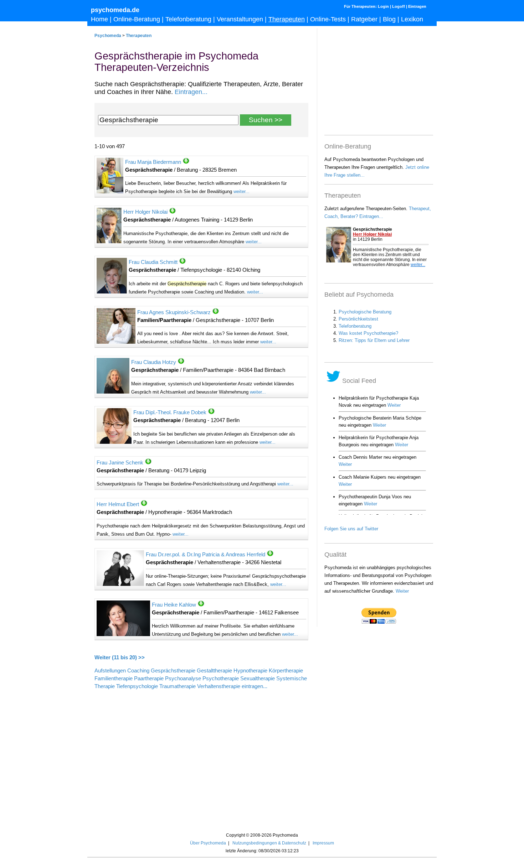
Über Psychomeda (208, 843)
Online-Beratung (136, 19)
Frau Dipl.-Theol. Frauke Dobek (169, 412)
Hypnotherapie (250, 671)
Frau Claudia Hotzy (153, 362)
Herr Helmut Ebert (118, 504)
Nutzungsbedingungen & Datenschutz (269, 843)
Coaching (138, 671)
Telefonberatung (188, 19)
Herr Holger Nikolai (145, 212)
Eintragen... (191, 91)
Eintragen (417, 6)
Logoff (398, 6)
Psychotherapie (220, 678)
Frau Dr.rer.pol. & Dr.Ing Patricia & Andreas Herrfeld (205, 554)
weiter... (241, 191)
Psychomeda (107, 35)
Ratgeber (364, 19)
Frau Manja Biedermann (153, 162)
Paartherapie (149, 678)
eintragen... (254, 686)
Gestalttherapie (214, 671)
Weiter (402, 591)
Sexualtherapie (257, 678)
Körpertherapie (286, 671)
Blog (389, 19)
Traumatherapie (177, 686)
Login (383, 6)
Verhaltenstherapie (218, 686)
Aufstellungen (110, 671)
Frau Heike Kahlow (174, 605)
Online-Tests (328, 19)
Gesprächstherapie (173, 671)
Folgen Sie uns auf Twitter (351, 528)
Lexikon (412, 19)
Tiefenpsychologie (137, 686)
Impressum (323, 843)
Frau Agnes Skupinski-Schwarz (174, 312)
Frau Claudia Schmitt (153, 262)
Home (99, 19)
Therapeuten (286, 19)
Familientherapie (113, 678)
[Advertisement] (201, 753)
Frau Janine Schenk (120, 463)
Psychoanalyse (183, 678)
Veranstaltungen (240, 19)
